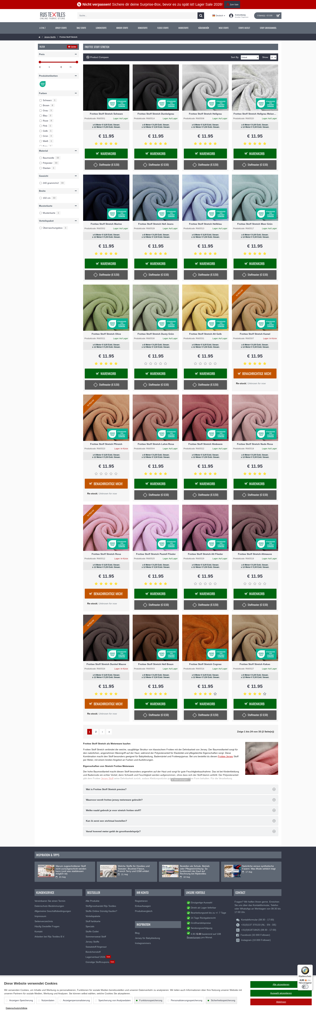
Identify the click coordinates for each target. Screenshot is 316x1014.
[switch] (305, 987)
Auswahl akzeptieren (281, 993)
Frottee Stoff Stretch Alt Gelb (205, 334)
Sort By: (235, 57)
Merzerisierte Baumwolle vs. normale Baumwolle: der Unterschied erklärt (256, 868)
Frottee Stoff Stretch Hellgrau (205, 113)
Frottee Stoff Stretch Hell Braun (155, 664)
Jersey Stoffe (50, 37)
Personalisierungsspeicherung (186, 1000)
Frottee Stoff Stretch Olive (106, 334)
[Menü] (311, 967)
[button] (181, 779)
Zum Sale (234, 4)
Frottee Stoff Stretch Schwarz (106, 113)
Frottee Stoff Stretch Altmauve (255, 554)
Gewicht (43, 176)
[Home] (39, 37)
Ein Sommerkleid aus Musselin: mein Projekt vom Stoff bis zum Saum (134, 868)
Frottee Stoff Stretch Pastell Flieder (156, 554)
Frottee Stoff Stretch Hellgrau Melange (255, 113)
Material (43, 150)
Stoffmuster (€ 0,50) (109, 164)
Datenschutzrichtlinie (16, 1008)
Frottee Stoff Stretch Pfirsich (106, 444)
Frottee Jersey (225, 756)
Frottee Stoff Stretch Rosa (106, 554)
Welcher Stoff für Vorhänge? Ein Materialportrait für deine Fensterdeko (196, 868)
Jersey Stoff (107, 778)
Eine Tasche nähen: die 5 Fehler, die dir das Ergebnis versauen (73, 867)
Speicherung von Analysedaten (114, 1000)
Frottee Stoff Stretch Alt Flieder (205, 554)
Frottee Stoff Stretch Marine (106, 224)
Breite (42, 191)
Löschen (73, 46)
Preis (42, 54)
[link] (42, 28)
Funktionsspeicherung (150, 1000)
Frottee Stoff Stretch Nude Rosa (255, 444)
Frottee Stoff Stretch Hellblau (205, 224)
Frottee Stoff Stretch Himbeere (205, 444)
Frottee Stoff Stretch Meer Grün (255, 224)
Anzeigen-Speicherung (21, 1000)
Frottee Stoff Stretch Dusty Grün (156, 334)
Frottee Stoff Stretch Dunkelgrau (156, 113)
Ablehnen (281, 1002)
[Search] (201, 15)
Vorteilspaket (46, 220)
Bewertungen (194, 937)
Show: (265, 57)
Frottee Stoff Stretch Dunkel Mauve (106, 664)
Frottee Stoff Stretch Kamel (255, 334)
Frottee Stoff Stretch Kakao (255, 664)
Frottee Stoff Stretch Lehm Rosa (156, 444)
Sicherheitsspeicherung (223, 1000)
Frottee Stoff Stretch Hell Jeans (155, 224)
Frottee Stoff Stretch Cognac (205, 664)
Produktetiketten (48, 75)
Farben (43, 93)
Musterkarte (45, 206)
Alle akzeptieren (281, 984)
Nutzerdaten (47, 1000)
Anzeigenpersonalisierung (76, 1000)
